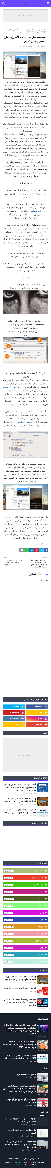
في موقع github (31, 257)
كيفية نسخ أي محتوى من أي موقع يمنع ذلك (21, 1100)
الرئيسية (41, 1159)
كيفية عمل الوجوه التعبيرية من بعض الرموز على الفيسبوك (20, 1120)
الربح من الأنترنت (27, 885)
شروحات (27, 927)
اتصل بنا (24, 1159)
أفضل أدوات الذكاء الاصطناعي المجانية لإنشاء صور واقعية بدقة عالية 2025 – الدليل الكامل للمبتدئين (19, 787)
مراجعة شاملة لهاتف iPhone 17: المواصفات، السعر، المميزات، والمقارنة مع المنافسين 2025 (19, 1044)
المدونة (27, 899)
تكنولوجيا (27, 920)
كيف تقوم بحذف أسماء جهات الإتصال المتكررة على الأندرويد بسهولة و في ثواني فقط (20, 1002)
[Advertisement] (25, 668)
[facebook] (37, 706)
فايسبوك (27, 934)
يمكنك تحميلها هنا (37, 211)
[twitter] (14, 706)
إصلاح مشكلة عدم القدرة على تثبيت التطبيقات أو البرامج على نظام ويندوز (20, 799)
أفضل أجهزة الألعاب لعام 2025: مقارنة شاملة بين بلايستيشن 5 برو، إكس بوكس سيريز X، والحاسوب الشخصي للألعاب (20, 1029)
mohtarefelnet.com (16, 1162)
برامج (27, 913)
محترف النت (19, 1164)
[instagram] (37, 718)
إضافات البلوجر (27, 871)
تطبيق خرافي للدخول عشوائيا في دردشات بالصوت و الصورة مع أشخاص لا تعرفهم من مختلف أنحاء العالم (19, 1089)
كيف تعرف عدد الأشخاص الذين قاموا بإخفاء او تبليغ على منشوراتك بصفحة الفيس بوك (20, 1144)
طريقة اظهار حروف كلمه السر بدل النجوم (21, 1131)
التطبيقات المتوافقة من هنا (23, 422)
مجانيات (27, 948)
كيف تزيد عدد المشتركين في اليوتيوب (20, 988)
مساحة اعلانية (25, 15)
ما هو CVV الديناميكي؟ (26, 1074)
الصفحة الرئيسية (41, 29)
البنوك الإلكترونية (27, 878)
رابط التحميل (15, 225)
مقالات (27, 955)
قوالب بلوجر (27, 941)
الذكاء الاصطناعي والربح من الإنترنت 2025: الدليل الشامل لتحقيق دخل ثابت (20, 811)
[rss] (37, 712)
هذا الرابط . (10, 257)
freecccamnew (41, 46)
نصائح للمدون (27, 962)
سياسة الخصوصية (13, 1159)
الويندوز (29, 29)
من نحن (32, 1159)
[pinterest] (14, 712)
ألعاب (27, 892)
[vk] (14, 718)
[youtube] (37, 724)
